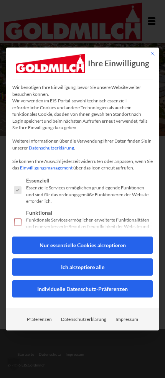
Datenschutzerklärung (51, 148)
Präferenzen (39, 319)
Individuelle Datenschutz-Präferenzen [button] (82, 289)
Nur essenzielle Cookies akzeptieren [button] (83, 245)
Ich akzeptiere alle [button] (82, 267)
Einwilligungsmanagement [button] (46, 168)
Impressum (127, 319)
